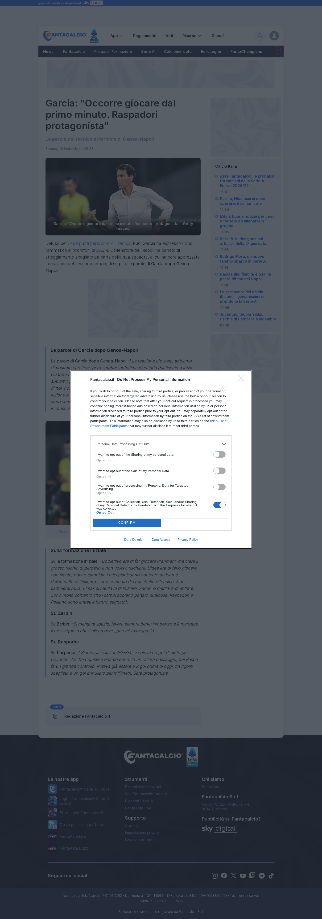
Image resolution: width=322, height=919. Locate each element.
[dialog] (161, 460)
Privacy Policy (188, 539)
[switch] (219, 454)
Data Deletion (134, 539)
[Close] (242, 379)
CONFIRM (127, 522)
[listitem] (161, 444)
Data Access (161, 539)
